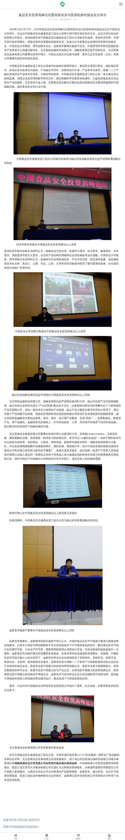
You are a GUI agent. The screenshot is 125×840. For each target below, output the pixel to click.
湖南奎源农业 (66, 19)
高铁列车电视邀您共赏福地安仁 (21, 826)
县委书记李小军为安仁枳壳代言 (21, 820)
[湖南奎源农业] (62, 3)
